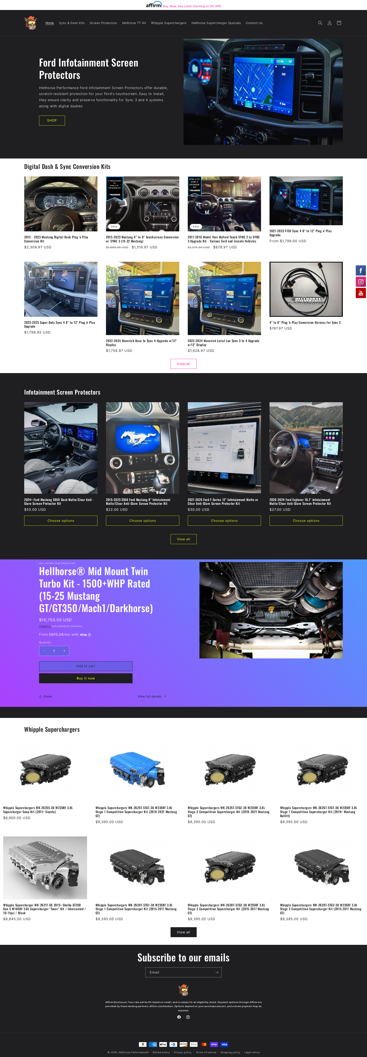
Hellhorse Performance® (133, 1052)
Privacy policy (183, 1052)
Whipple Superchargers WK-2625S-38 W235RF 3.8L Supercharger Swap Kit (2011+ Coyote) (38, 810)
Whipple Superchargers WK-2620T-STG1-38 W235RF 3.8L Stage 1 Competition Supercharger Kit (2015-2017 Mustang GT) (136, 909)
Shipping (45, 626)
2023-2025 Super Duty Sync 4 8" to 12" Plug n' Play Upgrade (59, 324)
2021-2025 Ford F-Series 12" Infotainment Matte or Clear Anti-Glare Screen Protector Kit (223, 502)
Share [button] (47, 696)
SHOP (52, 120)
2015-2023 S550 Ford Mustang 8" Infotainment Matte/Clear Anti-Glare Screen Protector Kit (138, 502)
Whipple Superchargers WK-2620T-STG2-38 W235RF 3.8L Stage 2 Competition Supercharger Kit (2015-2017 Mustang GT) (228, 909)
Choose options (61, 521)
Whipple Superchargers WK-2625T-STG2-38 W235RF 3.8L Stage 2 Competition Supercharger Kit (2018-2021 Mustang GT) (229, 812)
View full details (149, 696)
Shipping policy (230, 1052)
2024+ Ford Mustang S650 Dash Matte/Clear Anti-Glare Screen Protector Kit (58, 502)
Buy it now (86, 678)
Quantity (45, 642)
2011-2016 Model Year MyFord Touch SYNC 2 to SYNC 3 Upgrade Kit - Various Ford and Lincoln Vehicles (224, 239)
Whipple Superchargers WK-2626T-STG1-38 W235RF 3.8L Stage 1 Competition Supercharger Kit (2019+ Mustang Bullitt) (318, 812)
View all (183, 364)
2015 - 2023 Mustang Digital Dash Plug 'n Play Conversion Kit (56, 239)
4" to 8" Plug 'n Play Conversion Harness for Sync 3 (305, 322)
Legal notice (252, 1052)
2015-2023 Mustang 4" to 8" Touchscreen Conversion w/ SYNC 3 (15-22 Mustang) (142, 239)
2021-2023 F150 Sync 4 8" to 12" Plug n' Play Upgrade (301, 233)
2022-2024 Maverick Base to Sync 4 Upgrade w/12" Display (141, 343)
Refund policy (161, 1052)
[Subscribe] (217, 972)
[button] (320, 23)
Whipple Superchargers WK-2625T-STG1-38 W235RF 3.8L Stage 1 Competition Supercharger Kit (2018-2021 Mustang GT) (136, 812)
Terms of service (206, 1052)
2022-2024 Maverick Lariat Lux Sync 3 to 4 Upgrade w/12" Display (224, 343)
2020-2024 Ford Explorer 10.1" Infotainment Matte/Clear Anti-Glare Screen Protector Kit (300, 502)
